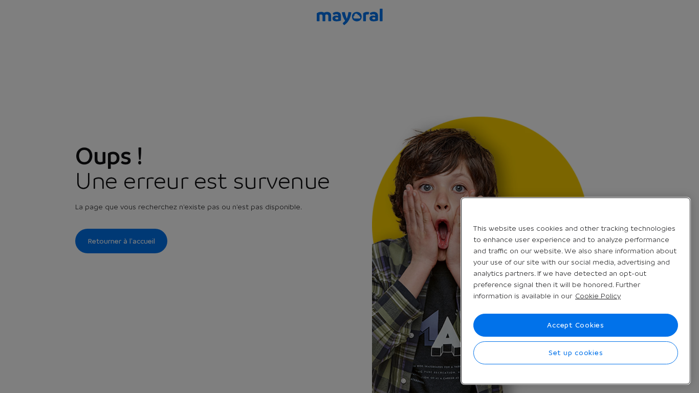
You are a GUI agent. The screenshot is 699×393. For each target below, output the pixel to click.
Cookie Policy (598, 295)
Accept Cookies (575, 325)
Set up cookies (576, 352)
